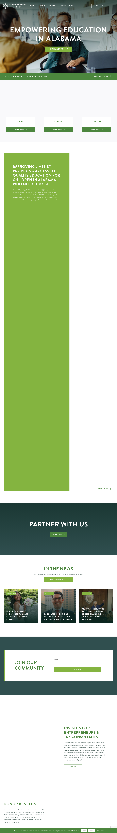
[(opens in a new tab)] (96, 606)
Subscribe (77, 669)
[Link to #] (112, 6)
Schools (96, 121)
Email (56, 659)
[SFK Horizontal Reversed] (15, 2)
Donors (58, 121)
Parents (20, 121)
